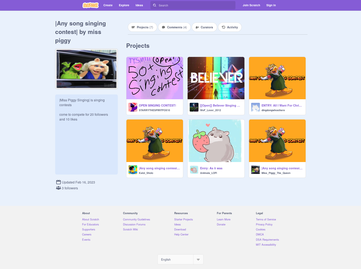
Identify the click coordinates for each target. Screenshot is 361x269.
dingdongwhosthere (273, 110)
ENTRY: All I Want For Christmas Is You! (282, 105)
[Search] (154, 5)
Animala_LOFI (208, 173)
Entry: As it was (211, 168)
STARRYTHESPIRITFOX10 (154, 110)
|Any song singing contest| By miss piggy (282, 168)
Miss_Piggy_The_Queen (276, 173)
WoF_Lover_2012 (210, 110)
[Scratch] (90, 5)
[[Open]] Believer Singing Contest (221, 105)
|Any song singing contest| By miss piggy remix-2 (159, 168)
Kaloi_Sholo (146, 173)
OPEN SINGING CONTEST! (157, 105)
